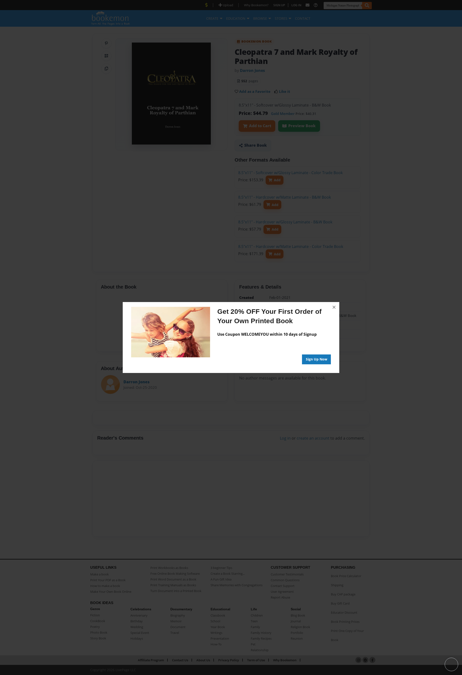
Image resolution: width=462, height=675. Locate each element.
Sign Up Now (316, 359)
